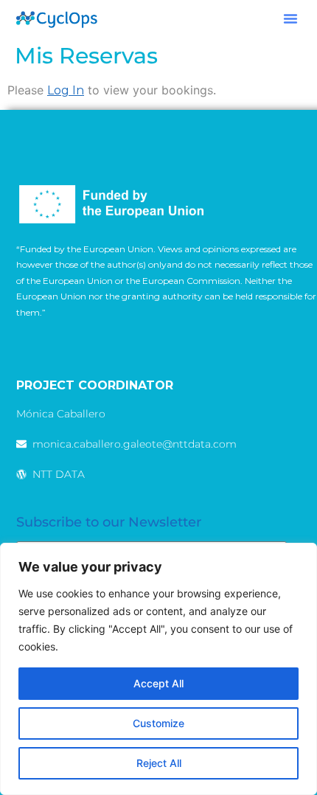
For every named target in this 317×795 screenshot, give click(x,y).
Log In (65, 90)
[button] (290, 18)
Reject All (158, 763)
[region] (158, 669)
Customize (158, 723)
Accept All (158, 683)
